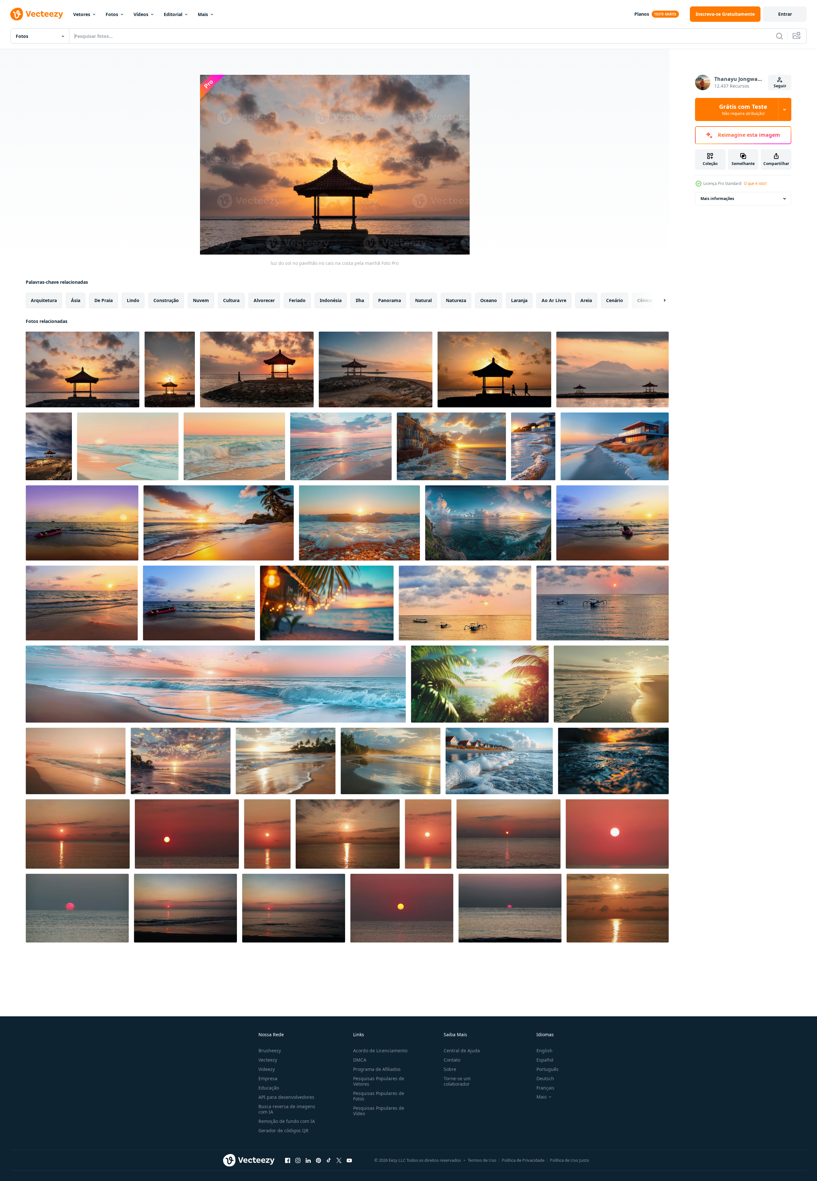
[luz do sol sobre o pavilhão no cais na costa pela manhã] (169, 369)
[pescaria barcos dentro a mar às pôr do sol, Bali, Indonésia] (465, 603)
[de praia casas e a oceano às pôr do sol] (451, 446)
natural (423, 300)
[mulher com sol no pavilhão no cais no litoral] (257, 369)
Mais (203, 14)
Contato (452, 1060)
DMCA (359, 1060)
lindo (133, 300)
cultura (231, 300)
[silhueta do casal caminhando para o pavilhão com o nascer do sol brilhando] (494, 369)
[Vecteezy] (36, 14)
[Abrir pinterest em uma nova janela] (318, 1160)
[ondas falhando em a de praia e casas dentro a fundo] (499, 761)
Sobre (450, 1069)
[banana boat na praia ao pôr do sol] (82, 522)
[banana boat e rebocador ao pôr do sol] (612, 522)
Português (547, 1069)
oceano (488, 300)
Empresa (267, 1078)
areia (586, 300)
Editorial (173, 14)
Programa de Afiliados (377, 1069)
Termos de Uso (482, 1160)
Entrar (785, 14)
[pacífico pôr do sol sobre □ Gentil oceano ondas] (341, 446)
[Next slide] (659, 300)
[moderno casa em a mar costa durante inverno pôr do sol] (615, 446)
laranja (519, 300)
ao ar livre (554, 300)
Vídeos (141, 14)
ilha (360, 300)
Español (544, 1060)
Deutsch (545, 1078)
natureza (456, 300)
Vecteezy (267, 1060)
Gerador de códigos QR (283, 1130)
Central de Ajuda (462, 1050)
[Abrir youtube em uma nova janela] (349, 1160)
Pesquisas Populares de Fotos (378, 1096)
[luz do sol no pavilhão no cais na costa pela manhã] (82, 369)
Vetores (81, 14)
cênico (644, 300)
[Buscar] (779, 36)
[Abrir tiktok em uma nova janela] (328, 1160)
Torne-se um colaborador (457, 1081)
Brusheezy (269, 1050)
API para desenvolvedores (286, 1097)
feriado (297, 300)
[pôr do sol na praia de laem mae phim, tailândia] (82, 603)
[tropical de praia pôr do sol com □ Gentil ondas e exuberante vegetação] (180, 761)
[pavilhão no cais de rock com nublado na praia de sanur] (49, 446)
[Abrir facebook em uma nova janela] (287, 1160)
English (544, 1050)
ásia (75, 300)
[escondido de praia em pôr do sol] (480, 684)
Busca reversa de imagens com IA (286, 1109)
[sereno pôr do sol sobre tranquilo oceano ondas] (611, 684)
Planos (641, 14)
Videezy (266, 1069)
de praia (103, 300)
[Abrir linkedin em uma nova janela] (308, 1160)
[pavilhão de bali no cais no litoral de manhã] (375, 369)
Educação (268, 1088)
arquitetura (44, 300)
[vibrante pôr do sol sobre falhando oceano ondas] (127, 446)
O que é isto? (755, 183)
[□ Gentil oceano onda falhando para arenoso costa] (234, 446)
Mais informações (717, 198)
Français (545, 1088)
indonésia (331, 300)
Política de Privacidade (523, 1160)
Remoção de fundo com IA (286, 1121)
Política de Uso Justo (569, 1160)
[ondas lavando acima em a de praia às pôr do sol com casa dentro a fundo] (533, 446)
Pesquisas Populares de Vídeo (378, 1110)
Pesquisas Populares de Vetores (378, 1081)
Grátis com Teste (743, 109)
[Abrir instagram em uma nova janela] (297, 1160)
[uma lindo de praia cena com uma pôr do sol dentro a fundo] (216, 684)
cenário (614, 300)
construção (166, 300)
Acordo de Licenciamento (380, 1050)
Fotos (112, 14)
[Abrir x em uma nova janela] (339, 1160)
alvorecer (264, 300)
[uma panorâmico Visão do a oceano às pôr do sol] (488, 522)
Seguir (780, 86)
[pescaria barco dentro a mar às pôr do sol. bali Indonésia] (602, 603)
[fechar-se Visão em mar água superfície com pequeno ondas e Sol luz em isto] (613, 761)
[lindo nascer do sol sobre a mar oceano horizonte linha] (78, 834)
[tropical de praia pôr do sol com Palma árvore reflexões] (285, 761)
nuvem (201, 300)
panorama (389, 300)
